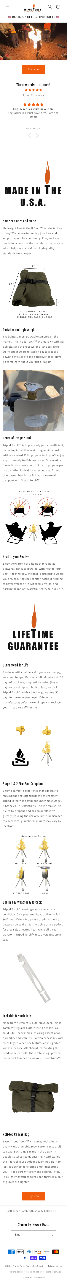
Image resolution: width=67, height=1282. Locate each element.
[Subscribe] (52, 1234)
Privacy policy (55, 1266)
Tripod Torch (19, 1266)
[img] (33, 90)
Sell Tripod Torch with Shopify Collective (31, 1211)
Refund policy (16, 1271)
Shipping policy (34, 1271)
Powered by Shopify (35, 1266)
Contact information (35, 1277)
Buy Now (33, 69)
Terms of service (53, 1271)
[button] (7, 7)
